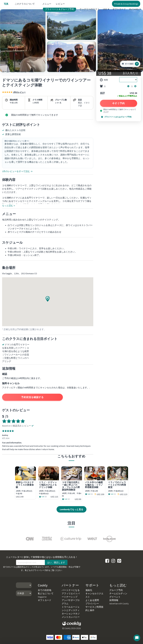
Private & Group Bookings (126, 3)
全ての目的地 (44, 590)
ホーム (5, 71)
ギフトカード (119, 9)
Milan (31, 71)
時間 (106, 80)
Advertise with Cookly (119, 603)
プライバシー (92, 603)
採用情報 (113, 600)
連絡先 (88, 590)
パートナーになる (71, 590)
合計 (102, 93)
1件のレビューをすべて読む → (17, 171)
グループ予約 (116, 590)
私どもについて (45, 593)
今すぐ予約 (118, 103)
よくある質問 (92, 600)
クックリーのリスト (89, 9)
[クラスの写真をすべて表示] (22, 40)
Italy (13, 71)
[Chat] (137, 638)
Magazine (42, 596)
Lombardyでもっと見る (71, 509)
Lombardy (21, 71)
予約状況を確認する (32, 397)
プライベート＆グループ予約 (59, 9)
